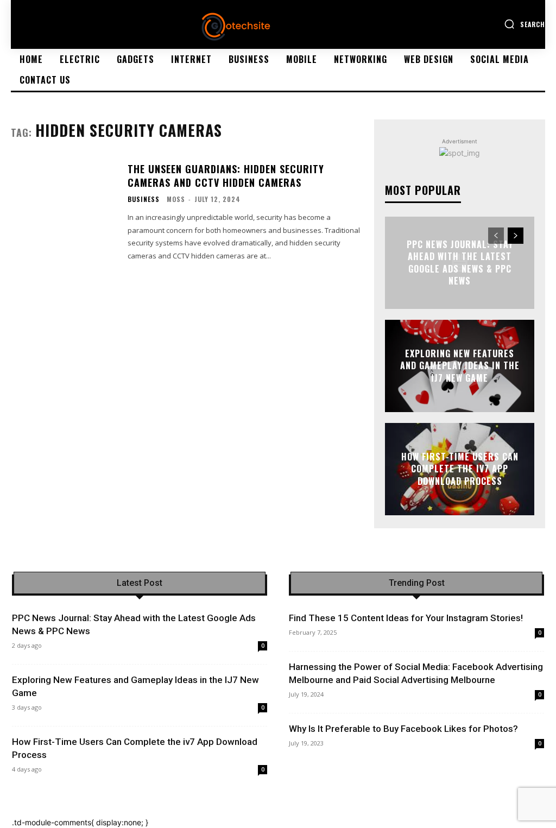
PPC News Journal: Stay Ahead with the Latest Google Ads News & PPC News (460, 262)
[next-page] (515, 235)
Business (144, 199)
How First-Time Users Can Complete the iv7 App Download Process (460, 469)
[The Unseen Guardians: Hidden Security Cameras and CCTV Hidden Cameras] (64, 206)
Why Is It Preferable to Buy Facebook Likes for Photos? (403, 728)
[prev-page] (496, 235)
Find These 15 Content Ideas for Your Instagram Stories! (406, 617)
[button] (524, 23)
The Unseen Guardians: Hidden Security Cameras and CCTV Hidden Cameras (226, 175)
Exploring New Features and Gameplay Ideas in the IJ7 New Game (460, 365)
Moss (176, 199)
